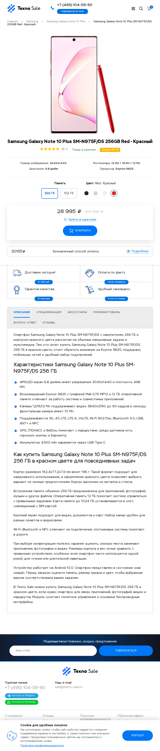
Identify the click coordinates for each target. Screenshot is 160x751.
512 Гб (69, 193)
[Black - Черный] (86, 193)
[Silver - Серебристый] (95, 193)
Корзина (151, 7)
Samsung (32, 21)
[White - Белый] (104, 193)
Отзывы (48, 716)
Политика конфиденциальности (42, 745)
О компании (13, 716)
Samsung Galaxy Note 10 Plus (65, 21)
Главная (12, 21)
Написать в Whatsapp (23, 702)
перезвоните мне (72, 11)
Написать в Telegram (23, 695)
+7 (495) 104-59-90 (25, 688)
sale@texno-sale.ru (68, 687)
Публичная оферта (130, 716)
